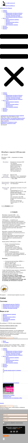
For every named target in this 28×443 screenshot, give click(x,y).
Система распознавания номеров (11, 382)
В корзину (7, 206)
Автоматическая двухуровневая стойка (12, 398)
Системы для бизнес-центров (13, 15)
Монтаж (8, 20)
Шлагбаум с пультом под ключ (8, 123)
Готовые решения (19, 115)
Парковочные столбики (8, 395)
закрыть (2, 403)
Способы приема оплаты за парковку (12, 370)
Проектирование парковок (12, 19)
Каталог (5, 26)
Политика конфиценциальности (8, 328)
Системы (5, 11)
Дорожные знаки (7, 396)
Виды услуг (6, 18)
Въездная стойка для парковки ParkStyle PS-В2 (12, 119)
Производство (9, 23)
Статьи (3, 298)
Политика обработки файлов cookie (8, 325)
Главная (5, 10)
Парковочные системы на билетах (14, 13)
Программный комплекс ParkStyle (14, 17)
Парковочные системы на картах (14, 14)
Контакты (5, 27)
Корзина (5, 28)
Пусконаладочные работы (12, 22)
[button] (14, 60)
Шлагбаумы (12, 115)
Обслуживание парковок (12, 24)
